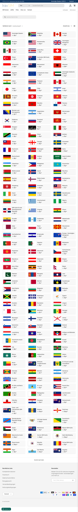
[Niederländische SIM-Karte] (57, 219)
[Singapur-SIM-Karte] (7, 128)
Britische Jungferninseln (41, 362)
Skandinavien (66, 193)
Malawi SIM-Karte (67, 427)
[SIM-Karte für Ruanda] (32, 348)
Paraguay (40, 400)
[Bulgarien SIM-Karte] (32, 289)
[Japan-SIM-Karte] (7, 89)
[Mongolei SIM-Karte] (32, 274)
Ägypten (14, 73)
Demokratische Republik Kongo (16, 419)
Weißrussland (16, 171)
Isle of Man (15, 266)
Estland (64, 325)
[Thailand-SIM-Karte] (32, 82)
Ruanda (39, 347)
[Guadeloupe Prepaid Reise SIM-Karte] (57, 282)
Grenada (14, 371)
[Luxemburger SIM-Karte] (7, 333)
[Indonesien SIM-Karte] (7, 65)
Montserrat (40, 427)
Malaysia (64, 185)
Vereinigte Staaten (17, 33)
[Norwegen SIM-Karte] (32, 150)
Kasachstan (65, 163)
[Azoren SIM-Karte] (32, 436)
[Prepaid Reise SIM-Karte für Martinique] (32, 296)
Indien (14, 81)
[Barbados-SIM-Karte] (57, 289)
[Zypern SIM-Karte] (57, 296)
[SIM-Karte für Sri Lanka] (7, 96)
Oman (39, 134)
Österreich (40, 259)
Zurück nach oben (39, 460)
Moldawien (65, 242)
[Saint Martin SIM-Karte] (7, 289)
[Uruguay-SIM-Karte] (32, 210)
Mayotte (39, 442)
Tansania (14, 134)
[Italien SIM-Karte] (57, 128)
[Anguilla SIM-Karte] (57, 450)
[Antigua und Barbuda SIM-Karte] (57, 333)
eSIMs (12, 10)
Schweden (65, 141)
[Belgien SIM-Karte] (57, 260)
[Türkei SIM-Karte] (7, 58)
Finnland (39, 317)
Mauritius (65, 171)
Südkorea (15, 119)
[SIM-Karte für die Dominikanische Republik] (7, 210)
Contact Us (7, 509)
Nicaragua (15, 317)
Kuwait (64, 339)
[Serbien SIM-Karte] (57, 135)
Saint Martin (15, 288)
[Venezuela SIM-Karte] (57, 379)
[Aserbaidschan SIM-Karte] (7, 235)
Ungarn (64, 303)
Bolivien (39, 371)
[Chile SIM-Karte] (32, 89)
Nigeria (64, 200)
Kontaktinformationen (8, 471)
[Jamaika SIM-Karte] (7, 296)
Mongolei (40, 273)
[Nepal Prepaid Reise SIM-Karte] (57, 267)
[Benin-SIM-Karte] (7, 363)
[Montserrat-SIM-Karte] (32, 429)
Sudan (14, 427)
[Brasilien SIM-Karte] (7, 42)
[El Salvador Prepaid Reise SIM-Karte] (32, 235)
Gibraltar (14, 400)
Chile (38, 88)
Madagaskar (40, 393)
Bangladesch (41, 339)
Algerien (39, 242)
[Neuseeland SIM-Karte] (32, 65)
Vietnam (64, 95)
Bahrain (39, 281)
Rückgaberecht (6, 481)
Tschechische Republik (66, 250)
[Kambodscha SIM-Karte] (57, 179)
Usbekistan (15, 163)
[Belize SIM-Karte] (32, 333)
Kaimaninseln (66, 400)
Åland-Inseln (16, 442)
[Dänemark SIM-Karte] (32, 251)
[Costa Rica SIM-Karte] (32, 51)
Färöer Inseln (41, 178)
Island (39, 171)
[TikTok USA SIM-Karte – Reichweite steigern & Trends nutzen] (32, 128)
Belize (39, 332)
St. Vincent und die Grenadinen (67, 362)
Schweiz (64, 50)
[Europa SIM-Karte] (32, 74)
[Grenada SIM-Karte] (7, 372)
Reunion (14, 378)
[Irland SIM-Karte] (7, 194)
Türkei (14, 57)
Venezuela (65, 378)
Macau (14, 354)
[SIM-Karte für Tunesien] (32, 96)
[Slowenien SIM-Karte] (7, 326)
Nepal (64, 266)
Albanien (65, 64)
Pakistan (14, 273)
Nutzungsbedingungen (9, 487)
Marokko (39, 103)
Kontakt (29, 10)
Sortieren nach (7, 26)
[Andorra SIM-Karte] (32, 157)
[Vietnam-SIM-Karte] (57, 96)
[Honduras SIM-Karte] (57, 372)
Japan (13, 88)
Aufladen (65, 10)
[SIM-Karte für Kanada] (57, 34)
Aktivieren (73, 10)
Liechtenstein (66, 393)
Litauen (14, 200)
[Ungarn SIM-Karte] (57, 304)
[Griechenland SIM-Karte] (32, 201)
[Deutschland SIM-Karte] (7, 157)
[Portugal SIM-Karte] (7, 243)
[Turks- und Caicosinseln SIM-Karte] (7, 410)
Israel (64, 88)
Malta (13, 310)
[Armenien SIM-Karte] (32, 186)
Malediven (15, 259)
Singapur (14, 127)
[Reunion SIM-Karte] (7, 379)
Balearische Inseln (17, 435)
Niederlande (66, 218)
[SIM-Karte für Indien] (7, 82)
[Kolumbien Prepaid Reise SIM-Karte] (7, 104)
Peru (63, 81)
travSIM (7, 501)
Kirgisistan (15, 250)
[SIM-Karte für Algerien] (32, 243)
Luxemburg (15, 332)
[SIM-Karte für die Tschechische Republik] (57, 251)
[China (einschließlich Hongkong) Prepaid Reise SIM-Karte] (57, 58)
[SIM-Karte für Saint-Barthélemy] (57, 436)
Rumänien (40, 303)
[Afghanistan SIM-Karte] (32, 355)
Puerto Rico (65, 385)
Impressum (5, 474)
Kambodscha (66, 178)
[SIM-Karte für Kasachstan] (57, 164)
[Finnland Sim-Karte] (32, 318)
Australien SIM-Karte (43, 57)
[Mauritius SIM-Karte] (57, 172)
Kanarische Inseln (17, 339)
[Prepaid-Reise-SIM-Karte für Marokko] (32, 104)
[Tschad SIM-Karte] (57, 443)
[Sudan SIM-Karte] (7, 429)
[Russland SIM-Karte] (32, 120)
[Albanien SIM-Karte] (57, 65)
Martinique (40, 295)
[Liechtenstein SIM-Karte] (57, 394)
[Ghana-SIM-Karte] (57, 210)
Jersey (64, 317)
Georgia (39, 141)
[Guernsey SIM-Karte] (57, 410)
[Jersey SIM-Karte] (57, 318)
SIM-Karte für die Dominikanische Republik (17, 209)
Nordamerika (41, 41)
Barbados (65, 288)
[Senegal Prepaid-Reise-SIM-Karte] (57, 311)
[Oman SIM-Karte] (32, 135)
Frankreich (15, 149)
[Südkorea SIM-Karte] (7, 120)
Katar (13, 226)
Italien (64, 127)
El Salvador (40, 234)
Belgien (64, 259)
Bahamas (40, 310)
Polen (39, 226)
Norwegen (40, 149)
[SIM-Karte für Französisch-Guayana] (57, 420)
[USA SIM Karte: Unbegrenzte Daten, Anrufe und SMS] (7, 34)
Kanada (64, 33)
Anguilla (64, 449)
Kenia (64, 149)
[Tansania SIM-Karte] (7, 135)
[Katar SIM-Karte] (7, 227)
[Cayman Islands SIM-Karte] (57, 401)
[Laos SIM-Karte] (57, 274)
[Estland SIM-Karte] (57, 326)
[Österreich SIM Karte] (32, 260)
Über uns (23, 10)
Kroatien (14, 303)
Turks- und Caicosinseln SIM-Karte (17, 409)
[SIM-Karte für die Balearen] (7, 436)
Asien (64, 119)
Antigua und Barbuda (68, 332)
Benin (13, 362)
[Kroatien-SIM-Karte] (7, 304)
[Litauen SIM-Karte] (7, 201)
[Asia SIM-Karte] (57, 120)
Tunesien (40, 95)
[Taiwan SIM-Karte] (7, 142)
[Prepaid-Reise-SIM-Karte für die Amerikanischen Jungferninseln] (32, 420)
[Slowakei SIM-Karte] (32, 326)
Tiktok (39, 127)
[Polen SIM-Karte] (32, 227)
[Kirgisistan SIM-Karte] (7, 251)
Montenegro (66, 111)
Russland (40, 119)
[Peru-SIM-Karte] (57, 82)
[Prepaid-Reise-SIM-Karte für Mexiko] (7, 51)
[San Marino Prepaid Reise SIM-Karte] (32, 450)
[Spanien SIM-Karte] (7, 179)
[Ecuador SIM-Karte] (7, 219)
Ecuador (14, 218)
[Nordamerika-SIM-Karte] (32, 42)
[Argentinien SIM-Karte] (32, 112)
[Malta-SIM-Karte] (7, 311)
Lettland (39, 378)
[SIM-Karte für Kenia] (57, 150)
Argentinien (40, 111)
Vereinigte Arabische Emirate (68, 72)
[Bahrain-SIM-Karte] (32, 282)
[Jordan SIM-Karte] (7, 282)
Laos (63, 273)
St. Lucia (39, 385)
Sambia (14, 393)
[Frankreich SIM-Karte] (7, 150)
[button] (74, 5)
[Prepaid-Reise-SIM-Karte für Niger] (7, 450)
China (64, 57)
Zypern (64, 295)
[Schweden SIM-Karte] (57, 142)
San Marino (40, 449)
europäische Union (42, 73)
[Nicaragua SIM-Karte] (7, 318)
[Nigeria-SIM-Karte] (57, 201)
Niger (13, 449)
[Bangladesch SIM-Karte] (32, 340)
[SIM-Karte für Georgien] (32, 142)
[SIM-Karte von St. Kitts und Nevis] (7, 386)
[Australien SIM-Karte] (32, 58)
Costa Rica (40, 50)
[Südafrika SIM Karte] (32, 34)
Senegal (64, 310)
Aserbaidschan (16, 234)
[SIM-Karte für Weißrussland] (7, 172)
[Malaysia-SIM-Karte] (57, 186)
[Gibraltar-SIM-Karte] (7, 401)
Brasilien (14, 41)
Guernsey (65, 409)
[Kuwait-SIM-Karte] (57, 340)
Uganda (39, 266)
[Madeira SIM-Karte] (32, 410)
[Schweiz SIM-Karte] (57, 51)
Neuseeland (40, 64)
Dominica (65, 347)
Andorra (39, 156)
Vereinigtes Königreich (65, 41)
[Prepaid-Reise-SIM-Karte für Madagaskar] (32, 394)
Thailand (39, 81)
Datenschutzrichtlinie (8, 478)
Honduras (65, 371)
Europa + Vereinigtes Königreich (68, 234)
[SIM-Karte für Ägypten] (7, 74)
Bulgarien (40, 288)
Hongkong (15, 185)
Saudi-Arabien (66, 156)
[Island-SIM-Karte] (32, 172)
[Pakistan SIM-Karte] (7, 274)
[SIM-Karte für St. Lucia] (32, 386)
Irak (13, 347)
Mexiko (14, 50)
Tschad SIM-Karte (67, 442)
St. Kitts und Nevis (17, 385)
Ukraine (39, 193)
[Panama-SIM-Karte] (57, 104)
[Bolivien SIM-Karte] (32, 372)
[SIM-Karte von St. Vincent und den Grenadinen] (57, 363)
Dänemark (40, 250)
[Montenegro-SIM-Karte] (57, 112)
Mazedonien (66, 226)
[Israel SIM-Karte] (57, 89)
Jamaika (14, 295)
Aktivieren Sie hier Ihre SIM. (17, 1)
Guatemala (40, 218)
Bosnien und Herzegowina (16, 111)
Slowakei (40, 325)
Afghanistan (40, 354)
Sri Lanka (14, 95)
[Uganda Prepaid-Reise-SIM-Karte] (32, 267)
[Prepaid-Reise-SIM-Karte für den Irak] (7, 348)
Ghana (64, 209)
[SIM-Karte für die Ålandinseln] (7, 443)
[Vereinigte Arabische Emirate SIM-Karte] (57, 74)
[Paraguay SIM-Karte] (32, 401)
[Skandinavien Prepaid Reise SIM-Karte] (57, 194)
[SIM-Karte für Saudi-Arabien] (57, 157)
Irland (13, 193)
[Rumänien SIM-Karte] (32, 304)
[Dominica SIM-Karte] (57, 348)
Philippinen (40, 163)
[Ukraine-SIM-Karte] (32, 194)
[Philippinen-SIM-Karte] (32, 164)
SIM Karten (5, 10)
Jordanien (15, 281)
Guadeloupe (66, 281)
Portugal (14, 242)
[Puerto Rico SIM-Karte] (57, 386)
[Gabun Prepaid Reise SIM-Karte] (57, 355)
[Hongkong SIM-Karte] (7, 186)
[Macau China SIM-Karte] (7, 355)
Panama (64, 103)
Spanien (14, 178)
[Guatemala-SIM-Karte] (32, 219)
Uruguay (39, 209)
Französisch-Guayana (66, 419)
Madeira (39, 409)
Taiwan (14, 141)
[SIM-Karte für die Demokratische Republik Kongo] (7, 420)
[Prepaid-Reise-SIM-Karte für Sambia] (7, 394)
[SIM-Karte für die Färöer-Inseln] (32, 179)
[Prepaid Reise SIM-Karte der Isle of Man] (7, 267)
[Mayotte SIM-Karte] (32, 443)
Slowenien (15, 325)
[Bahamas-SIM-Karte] (32, 311)
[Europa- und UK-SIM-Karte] (57, 235)
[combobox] (41, 5)
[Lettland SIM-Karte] (32, 379)
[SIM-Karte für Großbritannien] (57, 42)
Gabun (64, 354)
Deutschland (15, 156)
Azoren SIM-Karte (42, 435)
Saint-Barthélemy (67, 435)
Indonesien (15, 64)
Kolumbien (15, 103)
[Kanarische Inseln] (7, 340)
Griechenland (41, 200)
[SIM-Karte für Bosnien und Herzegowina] (7, 112)
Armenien (40, 185)
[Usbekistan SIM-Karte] (7, 164)
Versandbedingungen (8, 484)
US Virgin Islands (42, 419)
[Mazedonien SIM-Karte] (57, 227)
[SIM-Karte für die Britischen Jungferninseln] (32, 363)
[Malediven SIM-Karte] (7, 260)
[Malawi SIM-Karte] (57, 429)
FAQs (17, 10)
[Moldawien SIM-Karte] (57, 243)
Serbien (64, 134)
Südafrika (40, 33)
